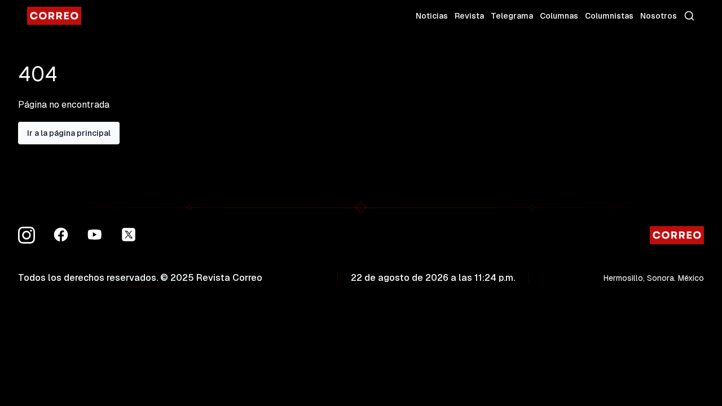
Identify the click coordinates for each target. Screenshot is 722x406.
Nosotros (658, 15)
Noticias (432, 15)
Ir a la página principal (69, 133)
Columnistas (609, 15)
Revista (469, 15)
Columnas (559, 15)
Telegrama (512, 15)
